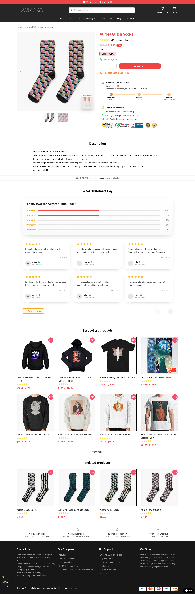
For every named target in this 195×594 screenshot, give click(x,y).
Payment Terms (106, 558)
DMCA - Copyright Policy (69, 566)
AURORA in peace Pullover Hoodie (115, 434)
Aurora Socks (46, 27)
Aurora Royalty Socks (151, 510)
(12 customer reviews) (120, 40)
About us (62, 555)
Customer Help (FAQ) (108, 570)
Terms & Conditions (67, 558)
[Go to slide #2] (63, 117)
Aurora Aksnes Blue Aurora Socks (73, 510)
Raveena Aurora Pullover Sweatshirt (75, 434)
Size (101, 50)
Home (19, 27)
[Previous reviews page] (157, 311)
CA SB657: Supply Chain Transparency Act (76, 570)
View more (97, 452)
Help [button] (190, 591)
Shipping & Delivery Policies (111, 555)
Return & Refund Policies (110, 562)
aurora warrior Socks (109, 510)
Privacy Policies (65, 562)
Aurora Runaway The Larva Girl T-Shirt (117, 377)
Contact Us (104, 566)
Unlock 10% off (5, 582)
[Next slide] (91, 71)
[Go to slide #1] (49, 117)
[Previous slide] (21, 71)
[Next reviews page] (170, 311)
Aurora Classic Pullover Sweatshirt (33, 434)
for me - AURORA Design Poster (156, 377)
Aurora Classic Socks (27, 510)
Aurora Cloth (31, 27)
